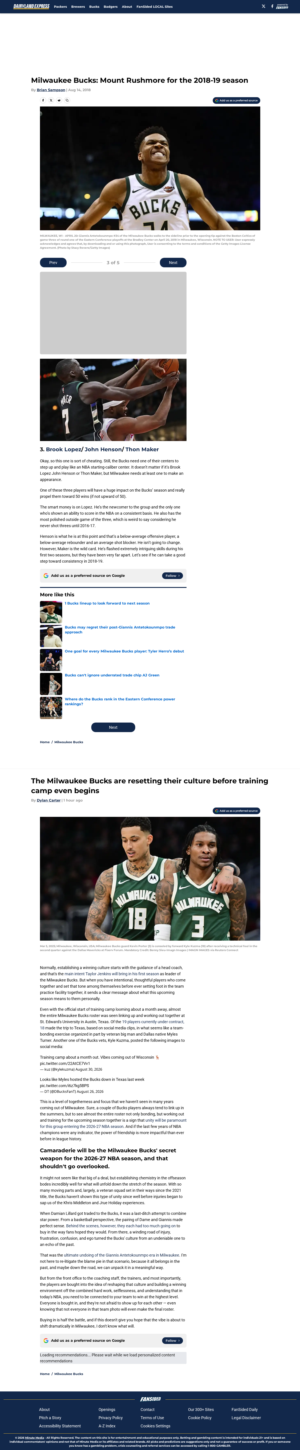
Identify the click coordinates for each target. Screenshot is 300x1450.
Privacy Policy (111, 1417)
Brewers (78, 7)
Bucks (94, 7)
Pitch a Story (50, 1417)
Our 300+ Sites (201, 1409)
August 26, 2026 (90, 1091)
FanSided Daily (245, 1409)
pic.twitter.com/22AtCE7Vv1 (65, 1063)
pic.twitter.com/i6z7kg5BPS (64, 1085)
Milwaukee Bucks (68, 742)
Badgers (110, 7)
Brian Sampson (51, 90)
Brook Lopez (63, 449)
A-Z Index (107, 1426)
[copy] (67, 100)
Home (45, 742)
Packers (60, 7)
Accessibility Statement (60, 1426)
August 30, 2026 (88, 1069)
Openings (107, 1409)
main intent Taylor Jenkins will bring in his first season (112, 973)
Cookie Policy (200, 1417)
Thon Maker (142, 449)
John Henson (103, 449)
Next (173, 262)
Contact (148, 1409)
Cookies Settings (155, 1426)
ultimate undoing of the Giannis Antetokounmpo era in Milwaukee (121, 1255)
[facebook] (272, 6)
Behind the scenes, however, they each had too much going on (121, 1225)
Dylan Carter (49, 800)
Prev (53, 262)
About (127, 7)
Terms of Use (152, 1417)
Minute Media (34, 1437)
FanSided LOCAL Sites (155, 7)
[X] (263, 6)
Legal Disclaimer (246, 1417)
